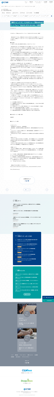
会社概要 (45, 2)
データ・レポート (38, 2)
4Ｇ (34, 15)
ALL (4, 12)
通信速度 (26, 15)
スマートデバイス (21, 15)
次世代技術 (37, 12)
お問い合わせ (18, 356)
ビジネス (30, 15)
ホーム (26, 2)
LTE (47, 15)
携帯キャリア (10, 15)
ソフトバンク (43, 15)
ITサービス (23, 12)
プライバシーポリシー (25, 356)
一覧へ (26, 189)
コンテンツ (38, 15)
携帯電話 (15, 15)
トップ (12, 354)
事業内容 (31, 2)
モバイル (9, 12)
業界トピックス (30, 354)
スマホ (5, 15)
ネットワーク (16, 12)
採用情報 (51, 2)
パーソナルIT (30, 12)
